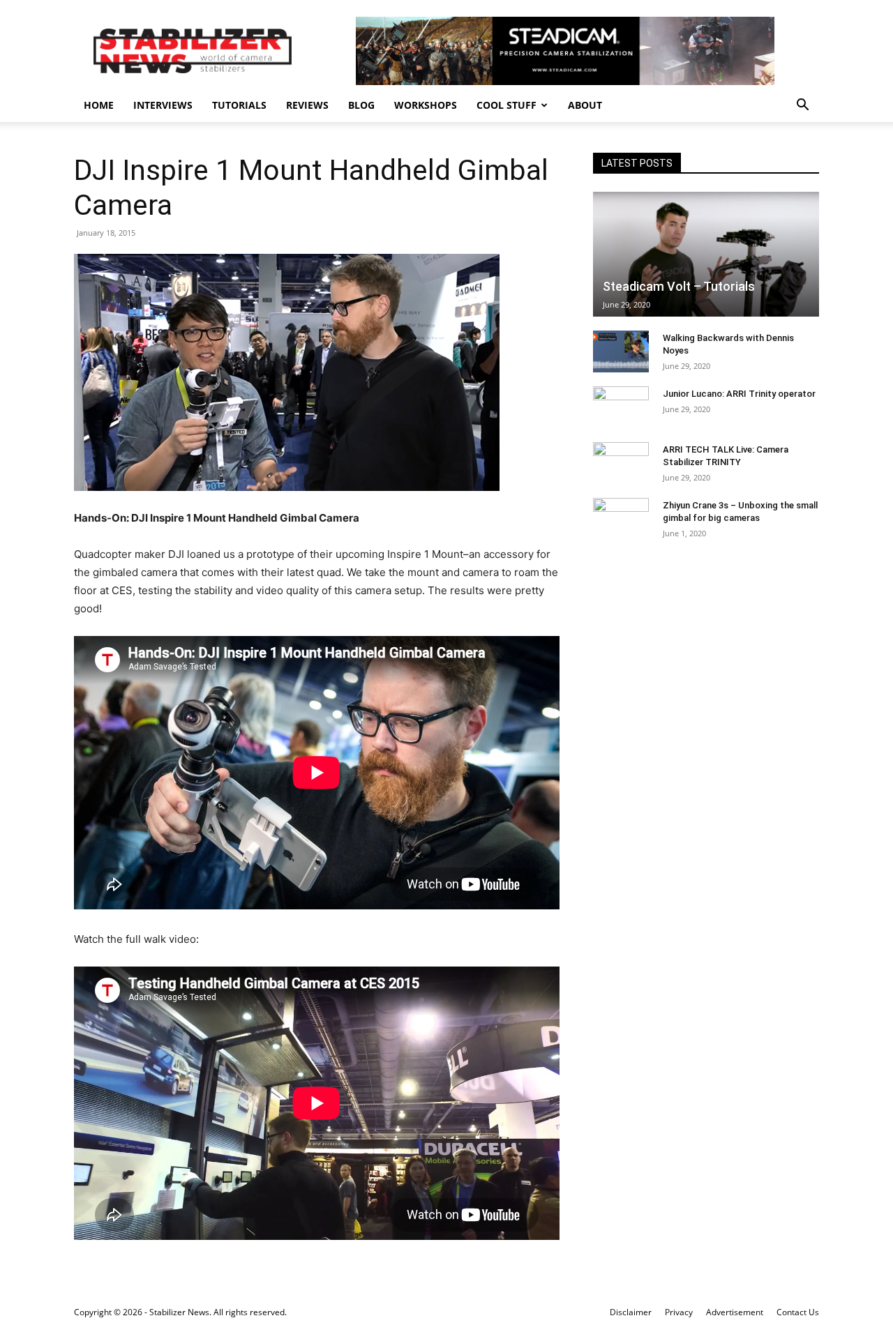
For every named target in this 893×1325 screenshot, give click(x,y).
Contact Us (797, 1312)
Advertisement (734, 1312)
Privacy (679, 1312)
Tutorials (239, 105)
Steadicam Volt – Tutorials (679, 286)
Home (99, 105)
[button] (802, 106)
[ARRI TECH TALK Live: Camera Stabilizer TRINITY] (621, 463)
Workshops (425, 105)
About (585, 105)
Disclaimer (631, 1312)
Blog (361, 105)
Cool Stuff (506, 105)
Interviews (163, 105)
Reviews (307, 105)
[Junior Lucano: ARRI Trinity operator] (621, 407)
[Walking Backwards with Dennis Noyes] (621, 351)
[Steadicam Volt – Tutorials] (706, 254)
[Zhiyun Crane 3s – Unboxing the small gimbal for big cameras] (621, 519)
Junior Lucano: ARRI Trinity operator (739, 393)
